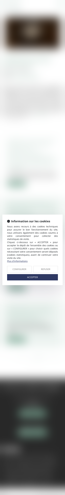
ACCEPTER (32, 277)
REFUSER (45, 269)
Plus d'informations (17, 261)
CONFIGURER (19, 269)
